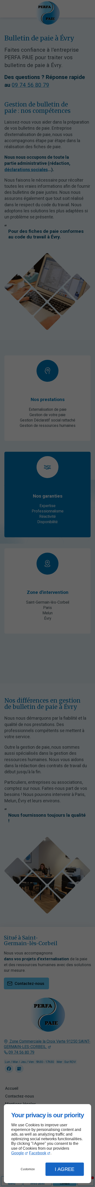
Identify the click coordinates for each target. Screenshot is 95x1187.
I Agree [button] (64, 1169)
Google (17, 1153)
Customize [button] (28, 1169)
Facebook (37, 1153)
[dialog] (47, 1143)
